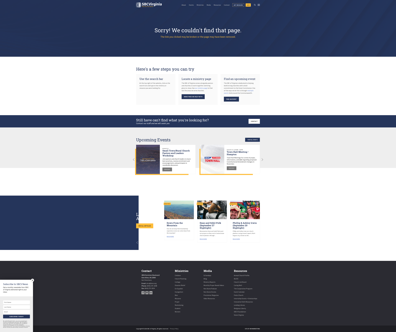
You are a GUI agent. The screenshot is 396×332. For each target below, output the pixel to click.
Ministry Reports (209, 282)
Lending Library (239, 305)
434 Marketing (255, 329)
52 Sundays (207, 275)
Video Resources (209, 298)
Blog (205, 279)
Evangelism (179, 292)
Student (177, 308)
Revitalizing (179, 305)
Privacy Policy (174, 329)
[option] (166, 159)
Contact (254, 121)
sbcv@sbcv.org (151, 283)
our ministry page (201, 88)
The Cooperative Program (243, 289)
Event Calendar (239, 292)
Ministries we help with (193, 97)
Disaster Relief (180, 285)
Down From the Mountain (175, 224)
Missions (178, 298)
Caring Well (238, 285)
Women (177, 312)
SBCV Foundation (240, 312)
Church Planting (180, 279)
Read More (170, 236)
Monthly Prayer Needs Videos (214, 285)
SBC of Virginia (149, 4)
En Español (179, 289)
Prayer (177, 302)
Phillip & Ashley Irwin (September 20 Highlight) (245, 225)
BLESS (236, 279)
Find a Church (238, 295)
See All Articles (144, 226)
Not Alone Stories (210, 292)
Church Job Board (240, 282)
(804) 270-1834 (149, 288)
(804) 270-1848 (152, 286)
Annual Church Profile (241, 275)
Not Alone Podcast (210, 289)
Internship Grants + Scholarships (245, 298)
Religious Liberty (240, 308)
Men (176, 295)
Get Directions (146, 280)
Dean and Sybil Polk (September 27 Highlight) (210, 225)
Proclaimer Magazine (211, 295)
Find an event (231, 99)
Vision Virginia (239, 315)
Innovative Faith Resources (243, 302)
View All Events (253, 140)
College (177, 282)
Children (178, 275)
